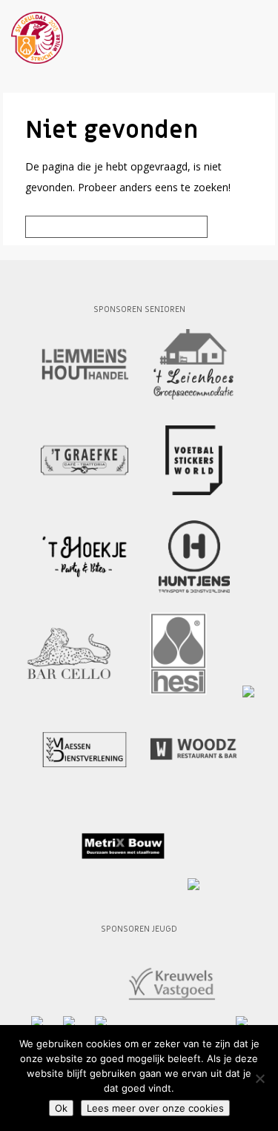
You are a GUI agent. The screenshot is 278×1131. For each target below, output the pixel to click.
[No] (259, 1078)
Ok (61, 1108)
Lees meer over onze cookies (155, 1108)
